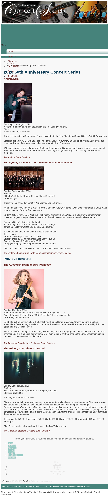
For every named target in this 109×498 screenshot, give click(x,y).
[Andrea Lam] (18, 122)
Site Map (12, 458)
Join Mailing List (15, 455)
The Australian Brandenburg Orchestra (27, 264)
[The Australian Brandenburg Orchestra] (24, 308)
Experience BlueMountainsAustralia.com (74, 486)
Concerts (12, 56)
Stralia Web (54, 486)
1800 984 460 (15, 481)
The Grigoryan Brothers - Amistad (24, 348)
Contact (11, 453)
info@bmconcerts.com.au (41, 481)
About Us (12, 448)
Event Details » (17, 157)
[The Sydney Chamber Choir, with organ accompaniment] (24, 189)
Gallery (11, 450)
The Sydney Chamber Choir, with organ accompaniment (38, 162)
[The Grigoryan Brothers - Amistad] (24, 383)
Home (10, 51)
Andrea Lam (11, 78)
